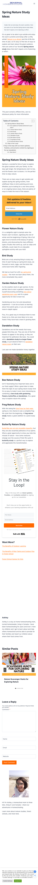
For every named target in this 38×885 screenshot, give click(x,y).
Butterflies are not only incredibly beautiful (17, 428)
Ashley (5, 617)
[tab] (15, 688)
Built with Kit (19, 534)
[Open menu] (34, 3)
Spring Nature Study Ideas (16, 123)
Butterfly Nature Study (16, 141)
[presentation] (19, 664)
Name (5, 739)
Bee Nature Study (15, 137)
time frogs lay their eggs (24, 408)
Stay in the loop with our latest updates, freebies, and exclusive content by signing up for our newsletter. (19, 148)
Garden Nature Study (16, 133)
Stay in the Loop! (13, 143)
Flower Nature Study (16, 129)
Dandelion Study (14, 135)
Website (6, 756)
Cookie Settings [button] (7, 881)
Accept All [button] (18, 881)
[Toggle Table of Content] (32, 121)
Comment (6, 709)
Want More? (13, 152)
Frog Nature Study (15, 139)
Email (5, 748)
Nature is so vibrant (14, 39)
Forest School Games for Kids (12, 559)
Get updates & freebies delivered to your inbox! (21, 126)
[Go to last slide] (5, 670)
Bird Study (13, 131)
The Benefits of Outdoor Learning (14, 546)
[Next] (33, 670)
